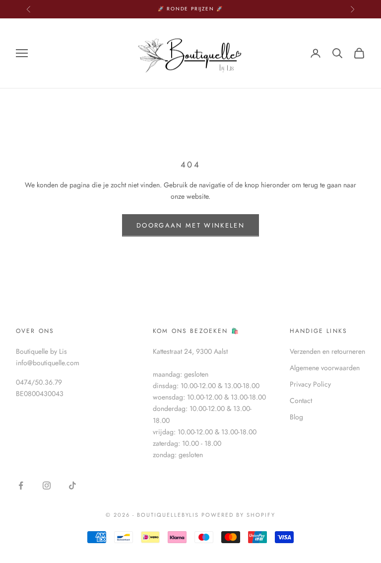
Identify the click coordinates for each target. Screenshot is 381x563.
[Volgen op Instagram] (47, 485)
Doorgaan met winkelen (190, 225)
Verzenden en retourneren (327, 351)
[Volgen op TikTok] (72, 485)
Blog (296, 417)
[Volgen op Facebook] (21, 485)
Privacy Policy (310, 384)
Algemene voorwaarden (325, 368)
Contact (301, 400)
